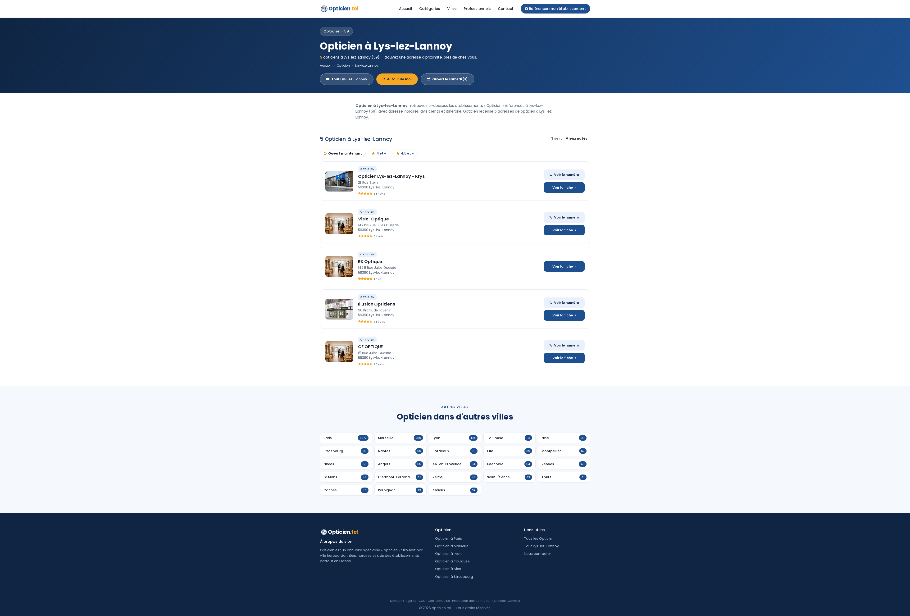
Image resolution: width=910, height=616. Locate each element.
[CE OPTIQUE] (339, 351)
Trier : (557, 138)
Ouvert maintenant (345, 153)
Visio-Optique (373, 219)
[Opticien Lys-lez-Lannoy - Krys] (339, 181)
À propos (498, 600)
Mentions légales (403, 600)
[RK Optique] (339, 266)
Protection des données (470, 600)
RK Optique (370, 262)
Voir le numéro (566, 174)
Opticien (343, 8)
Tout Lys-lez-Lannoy (349, 79)
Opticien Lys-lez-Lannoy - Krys (391, 176)
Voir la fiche (562, 187)
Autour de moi (399, 79)
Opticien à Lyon (448, 553)
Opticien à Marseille (452, 546)
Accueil (405, 8)
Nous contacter (537, 553)
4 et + (381, 153)
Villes (452, 8)
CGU (422, 600)
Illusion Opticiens (376, 304)
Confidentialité (439, 600)
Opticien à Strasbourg (454, 576)
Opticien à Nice (448, 568)
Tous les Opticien (539, 538)
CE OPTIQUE (370, 347)
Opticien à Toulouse (452, 561)
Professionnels (477, 8)
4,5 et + (407, 153)
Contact (506, 8)
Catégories (429, 8)
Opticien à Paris (448, 538)
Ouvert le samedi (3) (450, 79)
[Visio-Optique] (339, 223)
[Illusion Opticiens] (339, 309)
